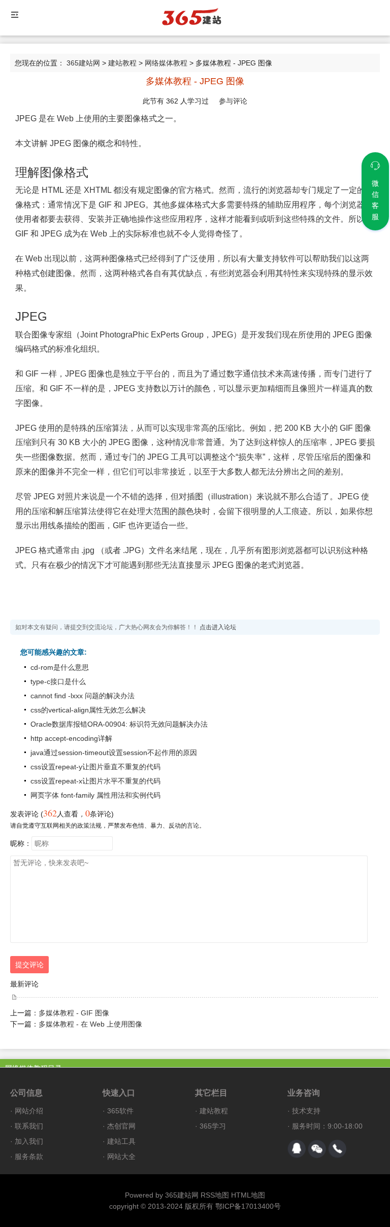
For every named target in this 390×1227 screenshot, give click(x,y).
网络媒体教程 (166, 63)
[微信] (317, 1149)
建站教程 (122, 63)
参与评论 (233, 101)
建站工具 (121, 1141)
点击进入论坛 (218, 627)
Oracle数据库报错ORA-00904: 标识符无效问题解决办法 (119, 724)
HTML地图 (248, 1195)
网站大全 (121, 1156)
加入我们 (29, 1141)
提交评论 (29, 965)
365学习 (213, 1126)
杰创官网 (121, 1126)
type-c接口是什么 (58, 681)
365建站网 (83, 63)
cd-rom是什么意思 (59, 667)
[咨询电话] (337, 1149)
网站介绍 (29, 1111)
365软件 (120, 1111)
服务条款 (29, 1156)
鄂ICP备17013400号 (248, 1206)
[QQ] (296, 1149)
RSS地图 (215, 1195)
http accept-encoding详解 (71, 738)
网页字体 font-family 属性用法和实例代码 (95, 795)
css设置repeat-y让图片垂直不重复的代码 (95, 767)
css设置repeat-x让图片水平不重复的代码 (95, 781)
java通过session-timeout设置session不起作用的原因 (113, 752)
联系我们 (29, 1126)
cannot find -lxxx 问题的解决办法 (82, 696)
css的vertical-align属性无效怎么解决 (88, 710)
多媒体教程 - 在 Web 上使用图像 (90, 1024)
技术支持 (306, 1111)
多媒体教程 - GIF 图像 (74, 1013)
